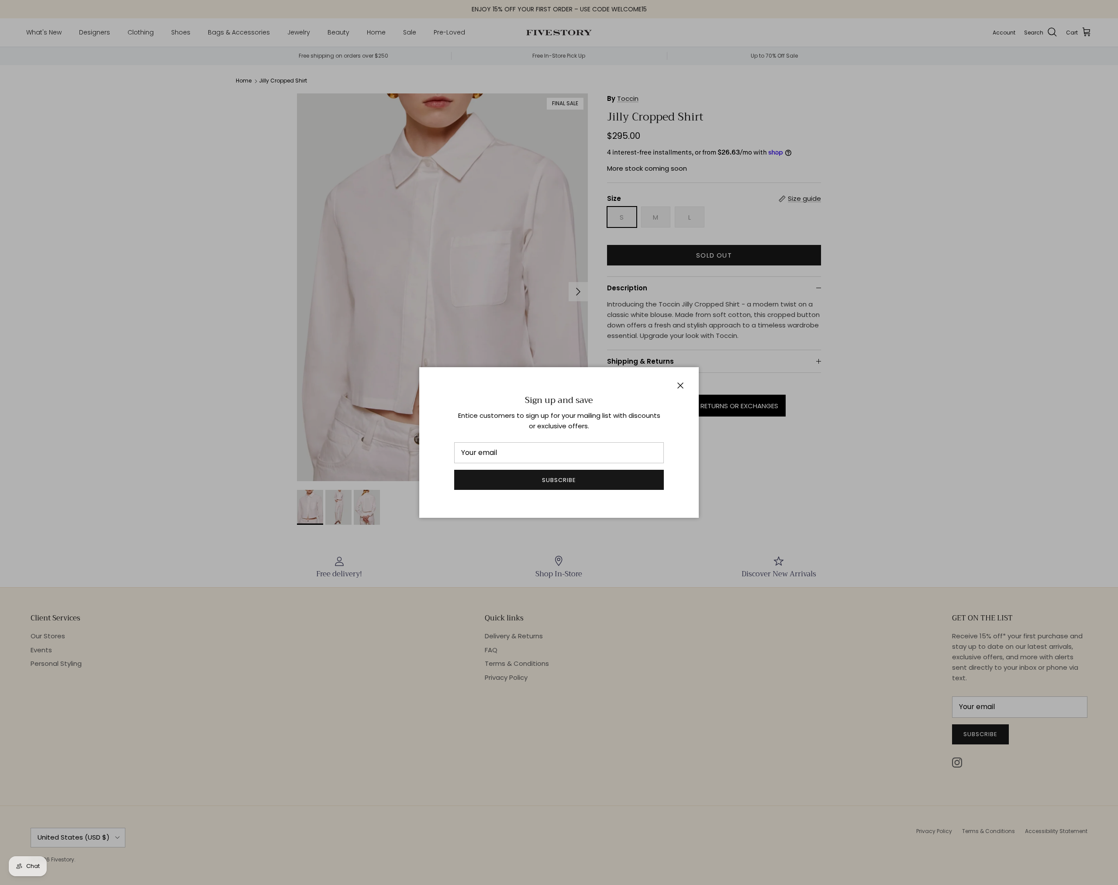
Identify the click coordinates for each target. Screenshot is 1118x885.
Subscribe (559, 480)
